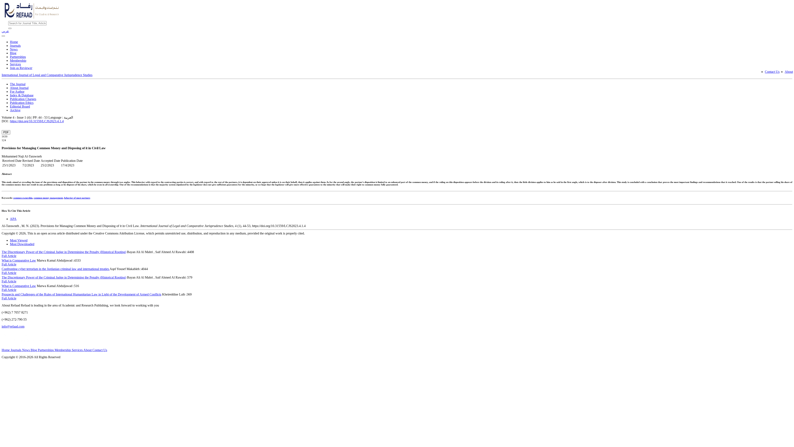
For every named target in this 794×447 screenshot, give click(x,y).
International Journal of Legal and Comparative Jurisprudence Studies (47, 75)
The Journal (17, 84)
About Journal (19, 88)
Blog (13, 53)
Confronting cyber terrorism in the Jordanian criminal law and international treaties (56, 269)
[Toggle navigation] (3, 36)
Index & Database (21, 95)
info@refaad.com (13, 326)
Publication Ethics (21, 103)
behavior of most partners (77, 198)
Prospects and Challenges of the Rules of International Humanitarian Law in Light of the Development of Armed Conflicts (81, 294)
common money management (48, 198)
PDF (6, 132)
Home (14, 42)
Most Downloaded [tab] (22, 244)
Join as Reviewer (21, 68)
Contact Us (772, 71)
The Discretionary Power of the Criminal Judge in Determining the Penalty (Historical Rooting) (64, 252)
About (789, 71)
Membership (18, 60)
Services (15, 64)
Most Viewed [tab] (19, 240)
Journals (15, 45)
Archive (15, 110)
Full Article (9, 256)
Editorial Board (20, 106)
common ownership (22, 198)
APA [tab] (13, 219)
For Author (17, 91)
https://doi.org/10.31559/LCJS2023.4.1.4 (37, 121)
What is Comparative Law (19, 260)
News (14, 49)
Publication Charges (23, 99)
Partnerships (18, 57)
